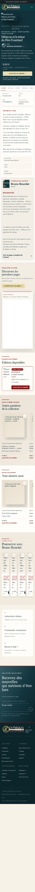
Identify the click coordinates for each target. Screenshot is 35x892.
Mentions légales (9, 794)
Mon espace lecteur (7, 761)
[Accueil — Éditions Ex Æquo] (11, 7)
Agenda (21, 758)
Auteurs (4, 754)
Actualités (22, 754)
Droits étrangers (6, 780)
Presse (4, 777)
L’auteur (10, 88)
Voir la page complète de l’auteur (17, 256)
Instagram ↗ (22, 770)
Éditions (25, 88)
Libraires (4, 773)
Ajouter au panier (20, 387)
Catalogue (5, 26)
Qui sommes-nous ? (25, 748)
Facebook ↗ (22, 773)
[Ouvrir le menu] (32, 7)
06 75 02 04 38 (23, 777)
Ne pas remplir (10, 701)
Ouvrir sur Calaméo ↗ (13, 286)
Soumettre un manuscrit (9, 770)
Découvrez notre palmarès (17, 2)
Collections (5, 751)
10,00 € (9, 457)
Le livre (3, 88)
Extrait (17, 88)
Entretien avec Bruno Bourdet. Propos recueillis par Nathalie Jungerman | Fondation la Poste (16, 246)
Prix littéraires (6, 758)
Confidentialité (24, 794)
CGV (3, 797)
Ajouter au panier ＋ (17, 73)
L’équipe (21, 751)
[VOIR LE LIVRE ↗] (15, 426)
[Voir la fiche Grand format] (6, 378)
